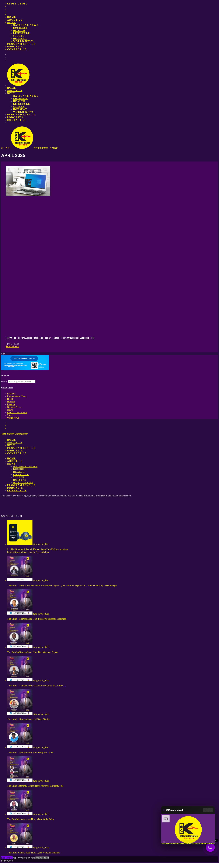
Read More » (12, 346)
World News (23, 41)
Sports (18, 36)
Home (11, 17)
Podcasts (15, 46)
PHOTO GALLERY (17, 412)
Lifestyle (21, 33)
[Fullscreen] (205, 810)
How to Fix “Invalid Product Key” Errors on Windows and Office (50, 338)
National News (25, 25)
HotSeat (20, 38)
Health (19, 30)
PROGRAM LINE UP (21, 44)
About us (14, 19)
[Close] (210, 810)
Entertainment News (16, 396)
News (11, 22)
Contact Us (17, 49)
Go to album (11, 516)
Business (20, 28)
